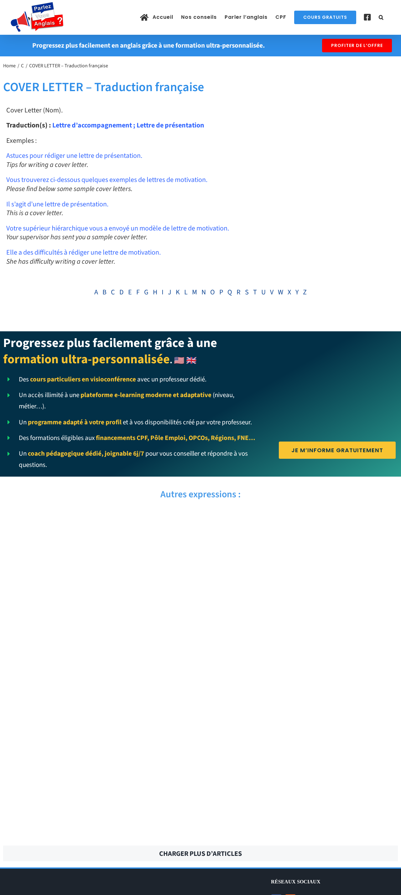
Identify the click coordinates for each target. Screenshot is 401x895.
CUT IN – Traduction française (302, 623)
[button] (381, 17)
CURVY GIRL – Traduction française (301, 761)
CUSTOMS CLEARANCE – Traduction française (301, 657)
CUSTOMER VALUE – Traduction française (302, 692)
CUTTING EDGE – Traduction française (99, 519)
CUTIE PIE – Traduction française (301, 519)
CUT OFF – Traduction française (99, 623)
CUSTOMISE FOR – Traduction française (99, 692)
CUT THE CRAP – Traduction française (302, 588)
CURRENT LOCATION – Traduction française (301, 795)
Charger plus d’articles (200, 854)
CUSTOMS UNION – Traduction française (99, 657)
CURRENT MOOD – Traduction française (99, 795)
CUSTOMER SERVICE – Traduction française (99, 726)
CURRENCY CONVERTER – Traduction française (99, 829)
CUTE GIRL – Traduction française (99, 554)
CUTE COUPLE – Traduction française (301, 554)
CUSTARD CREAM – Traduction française (99, 761)
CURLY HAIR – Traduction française (301, 829)
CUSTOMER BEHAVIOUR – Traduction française (301, 726)
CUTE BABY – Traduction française (99, 588)
